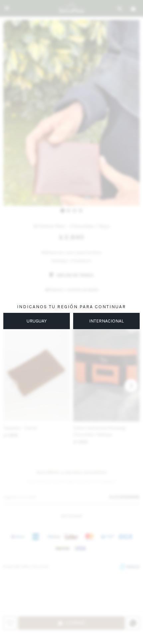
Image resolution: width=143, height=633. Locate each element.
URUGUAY (37, 321)
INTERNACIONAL (106, 321)
